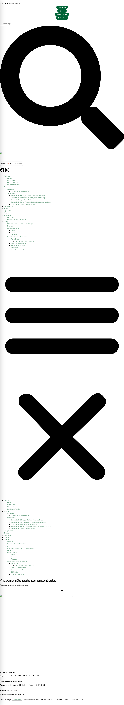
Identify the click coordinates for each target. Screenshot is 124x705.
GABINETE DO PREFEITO (20, 191)
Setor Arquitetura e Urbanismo (17, 237)
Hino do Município (13, 182)
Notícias (6, 208)
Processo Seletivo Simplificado (17, 219)
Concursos (7, 215)
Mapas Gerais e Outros (18, 243)
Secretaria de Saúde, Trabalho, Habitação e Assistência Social (31, 202)
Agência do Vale (17, 700)
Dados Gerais (11, 180)
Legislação (7, 211)
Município (7, 176)
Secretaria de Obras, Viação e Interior (23, 204)
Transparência (8, 206)
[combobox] (62, 24)
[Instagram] (7, 170)
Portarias (6, 213)
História (9, 178)
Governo (6, 187)
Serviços (6, 221)
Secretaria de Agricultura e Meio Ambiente (24, 200)
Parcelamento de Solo (18, 245)
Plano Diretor (15, 239)
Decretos (10, 226)
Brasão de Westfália (13, 185)
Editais (13, 230)
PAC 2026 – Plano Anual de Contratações (20, 224)
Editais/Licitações (13, 228)
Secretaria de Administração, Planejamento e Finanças (28, 198)
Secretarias (11, 193)
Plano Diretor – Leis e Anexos (24, 241)
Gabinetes (10, 189)
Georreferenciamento (18, 250)
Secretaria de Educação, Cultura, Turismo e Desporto (28, 195)
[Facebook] (2, 170)
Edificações (14, 247)
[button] (62, 375)
